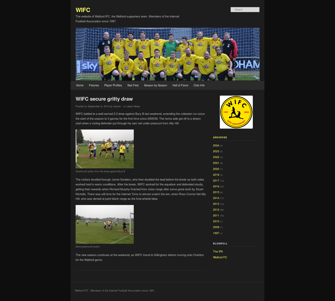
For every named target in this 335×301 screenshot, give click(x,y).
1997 (216, 233)
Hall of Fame (180, 85)
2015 (216, 192)
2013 (216, 204)
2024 (216, 145)
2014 (216, 198)
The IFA (218, 251)
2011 (216, 215)
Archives (220, 137)
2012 (216, 209)
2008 (216, 227)
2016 (216, 186)
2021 (216, 163)
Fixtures (94, 85)
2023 (216, 151)
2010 (216, 221)
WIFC (83, 9)
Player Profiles (113, 85)
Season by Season (155, 85)
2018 (216, 174)
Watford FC (220, 257)
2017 (216, 180)
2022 (216, 157)
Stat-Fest (133, 85)
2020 (216, 169)
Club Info (199, 85)
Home (80, 85)
